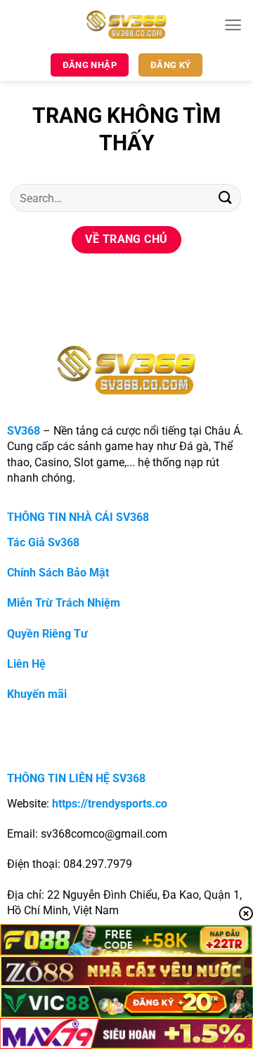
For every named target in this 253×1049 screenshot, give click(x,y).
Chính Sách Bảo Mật (58, 572)
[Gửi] (226, 197)
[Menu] (232, 25)
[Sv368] (127, 24)
